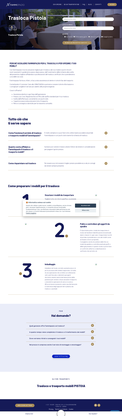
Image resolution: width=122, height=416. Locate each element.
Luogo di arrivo (67, 25)
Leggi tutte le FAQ (61, 356)
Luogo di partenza (68, 15)
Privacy (51, 409)
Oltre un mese (95, 37)
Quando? (65, 34)
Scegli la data (108, 37)
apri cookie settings (25, 405)
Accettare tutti (85, 205)
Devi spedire (57, 4)
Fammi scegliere (31, 213)
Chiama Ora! (29, 414)
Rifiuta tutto (85, 210)
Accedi (112, 4)
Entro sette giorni (81, 37)
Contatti (98, 4)
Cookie (71, 409)
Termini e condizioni (61, 409)
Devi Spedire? (93, 414)
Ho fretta (70, 37)
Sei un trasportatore (71, 4)
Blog (90, 4)
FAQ (83, 4)
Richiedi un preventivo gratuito (76, 43)
